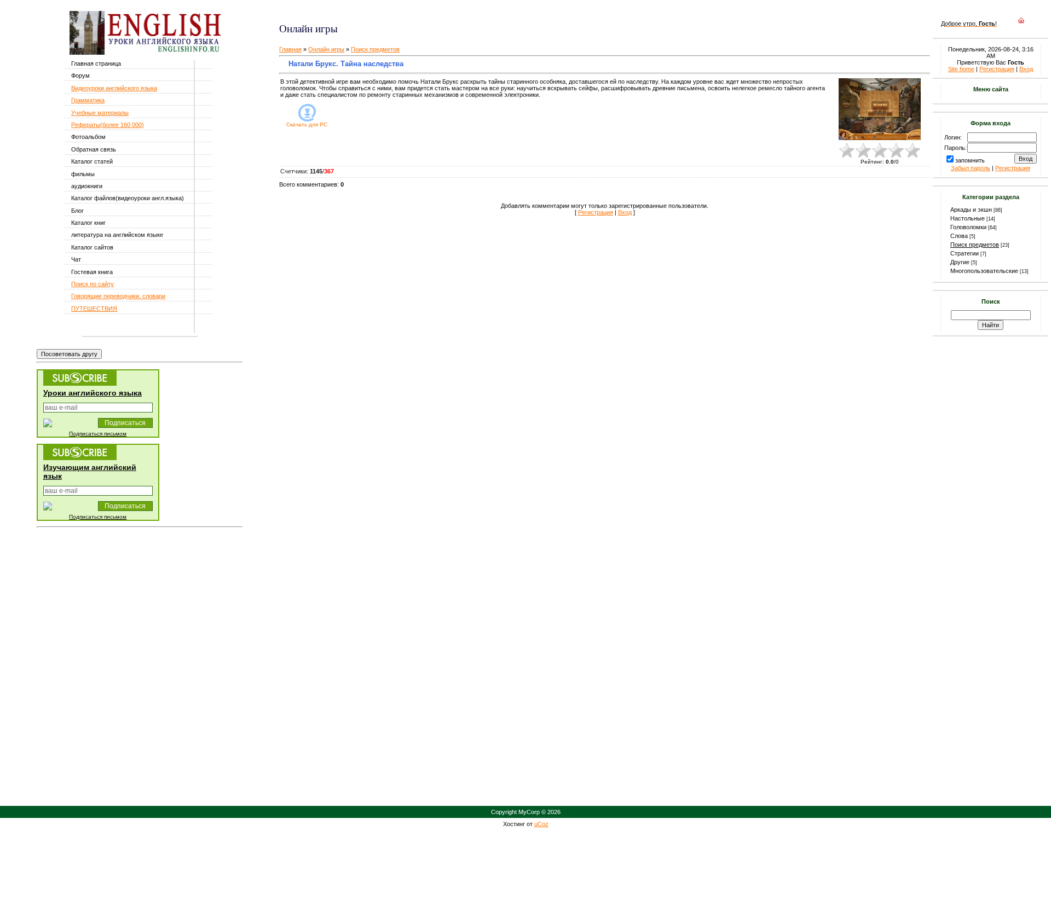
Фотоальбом (88, 136)
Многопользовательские (984, 271)
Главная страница (96, 63)
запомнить (970, 160)
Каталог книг (88, 222)
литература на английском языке (117, 234)
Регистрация (595, 212)
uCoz (541, 824)
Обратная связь (93, 149)
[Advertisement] (409, 11)
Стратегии (964, 253)
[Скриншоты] (880, 109)
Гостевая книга (92, 272)
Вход (625, 212)
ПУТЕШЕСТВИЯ (94, 308)
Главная (290, 49)
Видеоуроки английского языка (114, 88)
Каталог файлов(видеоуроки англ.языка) (127, 198)
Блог (77, 210)
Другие (959, 262)
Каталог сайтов (92, 247)
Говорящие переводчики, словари (118, 296)
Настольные (967, 218)
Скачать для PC (306, 124)
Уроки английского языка (92, 392)
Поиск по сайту (92, 284)
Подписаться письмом (97, 434)
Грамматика (88, 100)
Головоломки (968, 227)
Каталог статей (92, 161)
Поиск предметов (375, 49)
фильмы (83, 174)
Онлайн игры (326, 49)
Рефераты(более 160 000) (107, 124)
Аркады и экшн (971, 209)
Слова (959, 236)
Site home (961, 69)
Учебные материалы (100, 112)
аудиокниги (86, 186)
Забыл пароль (970, 168)
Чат (76, 259)
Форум (80, 75)
